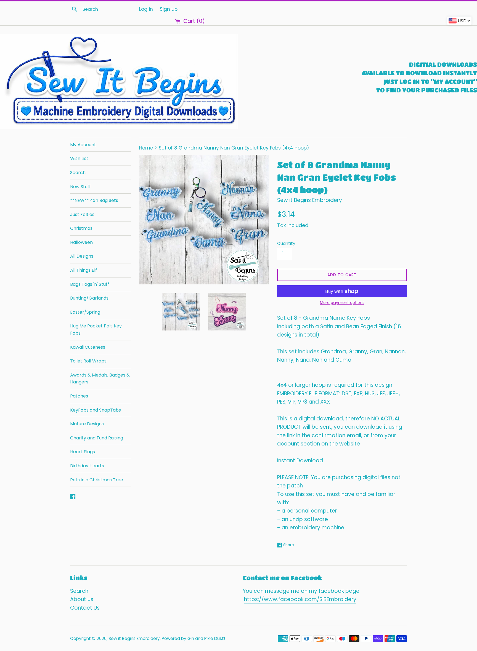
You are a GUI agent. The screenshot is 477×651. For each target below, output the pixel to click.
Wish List (79, 158)
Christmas (81, 228)
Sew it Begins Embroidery (134, 638)
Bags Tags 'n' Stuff (89, 284)
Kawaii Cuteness (87, 347)
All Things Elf (83, 270)
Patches (79, 396)
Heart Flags (82, 452)
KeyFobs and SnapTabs (95, 410)
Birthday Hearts (87, 466)
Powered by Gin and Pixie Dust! (193, 638)
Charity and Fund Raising (96, 438)
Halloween (81, 242)
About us (81, 599)
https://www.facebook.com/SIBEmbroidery (300, 599)
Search (78, 172)
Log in (146, 9)
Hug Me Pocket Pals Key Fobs (96, 329)
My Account (83, 145)
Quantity (286, 243)
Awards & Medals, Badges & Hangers (100, 378)
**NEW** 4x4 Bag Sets (94, 200)
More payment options (342, 302)
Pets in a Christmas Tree (96, 480)
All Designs (81, 256)
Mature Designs (87, 424)
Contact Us (85, 608)
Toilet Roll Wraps (88, 361)
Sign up (168, 9)
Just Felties (82, 214)
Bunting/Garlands (89, 298)
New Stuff (80, 186)
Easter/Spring (85, 312)
